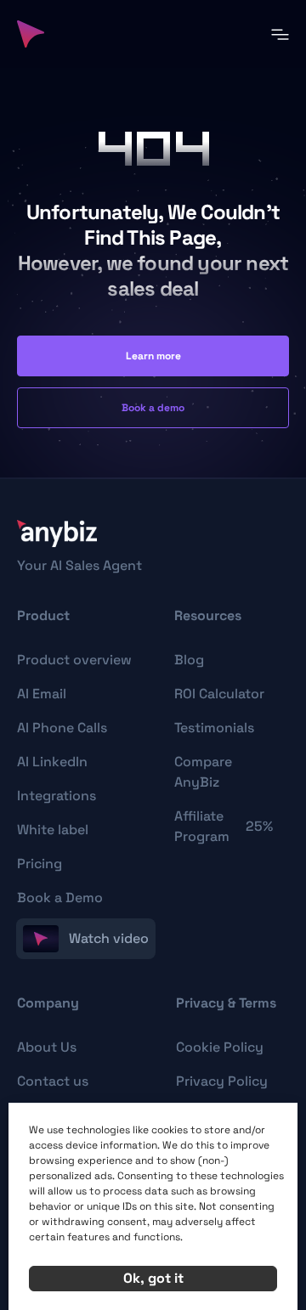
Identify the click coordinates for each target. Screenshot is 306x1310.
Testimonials (214, 728)
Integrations (56, 796)
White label (52, 830)
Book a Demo (60, 897)
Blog (189, 660)
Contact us (52, 1081)
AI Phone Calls (62, 728)
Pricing (39, 863)
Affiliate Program (223, 826)
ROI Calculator (219, 694)
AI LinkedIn (52, 762)
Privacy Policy (222, 1081)
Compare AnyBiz (203, 772)
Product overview (74, 660)
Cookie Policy (220, 1047)
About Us (46, 1047)
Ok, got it (153, 1278)
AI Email (41, 694)
